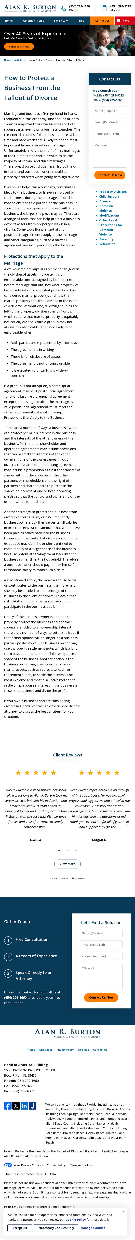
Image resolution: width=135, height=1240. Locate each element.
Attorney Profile (33, 20)
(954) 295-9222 (120, 6)
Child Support (109, 196)
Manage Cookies (81, 1165)
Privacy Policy (65, 1050)
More (126, 20)
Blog (81, 20)
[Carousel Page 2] (67, 850)
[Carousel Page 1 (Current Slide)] (59, 850)
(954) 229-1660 (79, 6)
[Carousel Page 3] (76, 850)
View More (67, 864)
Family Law (61, 20)
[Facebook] (8, 1106)
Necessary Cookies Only (56, 1228)
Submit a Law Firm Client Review (67, 878)
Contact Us (102, 20)
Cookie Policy (56, 1165)
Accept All (20, 1228)
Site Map (83, 1050)
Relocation (107, 244)
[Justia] (32, 1106)
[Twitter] (16, 1106)
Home (9, 20)
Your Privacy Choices (28, 1165)
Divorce (105, 201)
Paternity (106, 239)
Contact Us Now (19, 46)
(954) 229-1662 (23, 1091)
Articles (19, 60)
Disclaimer (45, 1050)
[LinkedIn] (24, 1106)
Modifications (109, 215)
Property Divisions (113, 192)
